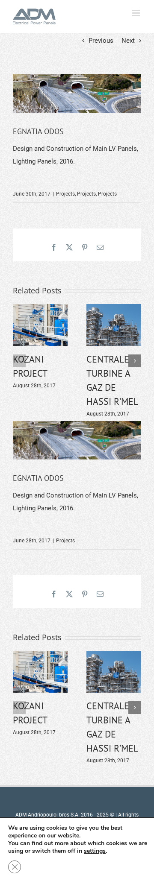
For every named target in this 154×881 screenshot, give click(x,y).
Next (128, 40)
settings (95, 851)
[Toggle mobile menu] (136, 13)
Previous (101, 40)
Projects (65, 194)
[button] (19, 360)
